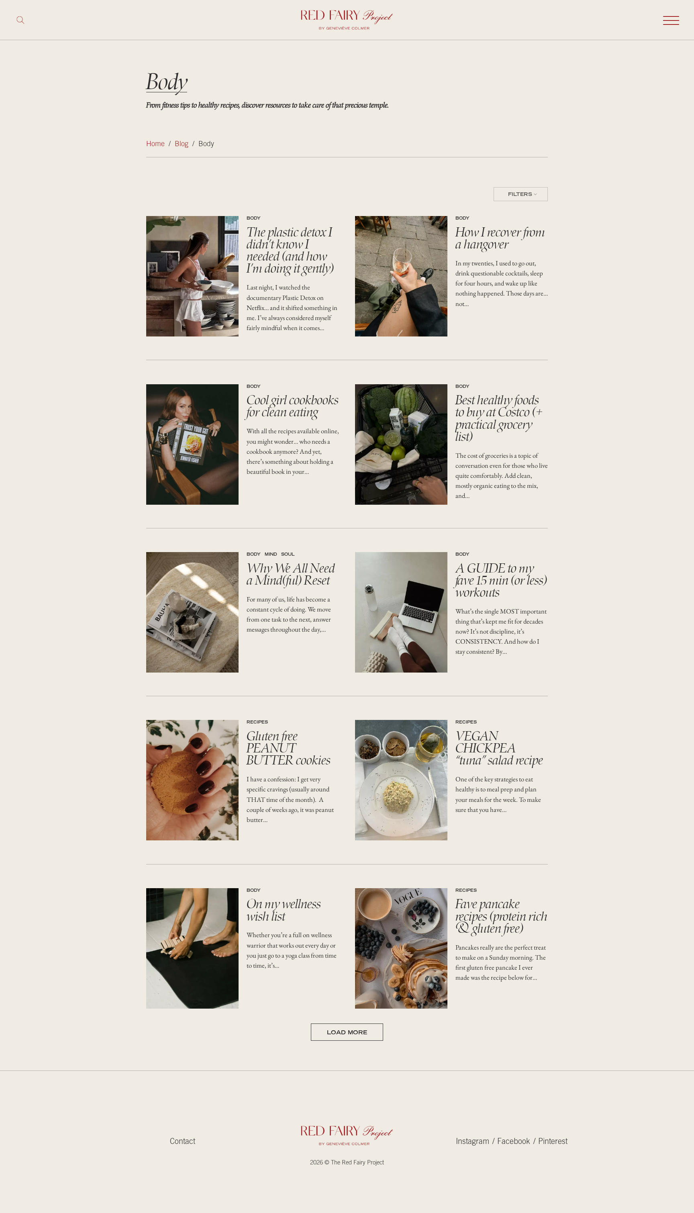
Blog (181, 144)
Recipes (257, 723)
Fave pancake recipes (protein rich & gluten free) (501, 916)
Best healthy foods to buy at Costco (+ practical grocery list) (499, 418)
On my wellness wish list (284, 910)
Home (155, 144)
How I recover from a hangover (500, 238)
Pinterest (552, 1142)
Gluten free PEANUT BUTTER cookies (289, 748)
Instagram (472, 1142)
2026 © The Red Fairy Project (347, 1163)
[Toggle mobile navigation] (671, 20)
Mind (271, 555)
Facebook (513, 1142)
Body (254, 219)
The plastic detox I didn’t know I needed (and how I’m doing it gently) (290, 250)
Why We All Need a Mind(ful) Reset (291, 574)
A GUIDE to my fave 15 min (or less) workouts (501, 580)
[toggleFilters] (521, 194)
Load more (347, 1033)
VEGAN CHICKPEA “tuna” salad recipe (499, 748)
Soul (288, 555)
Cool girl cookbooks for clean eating (293, 406)
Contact (182, 1142)
